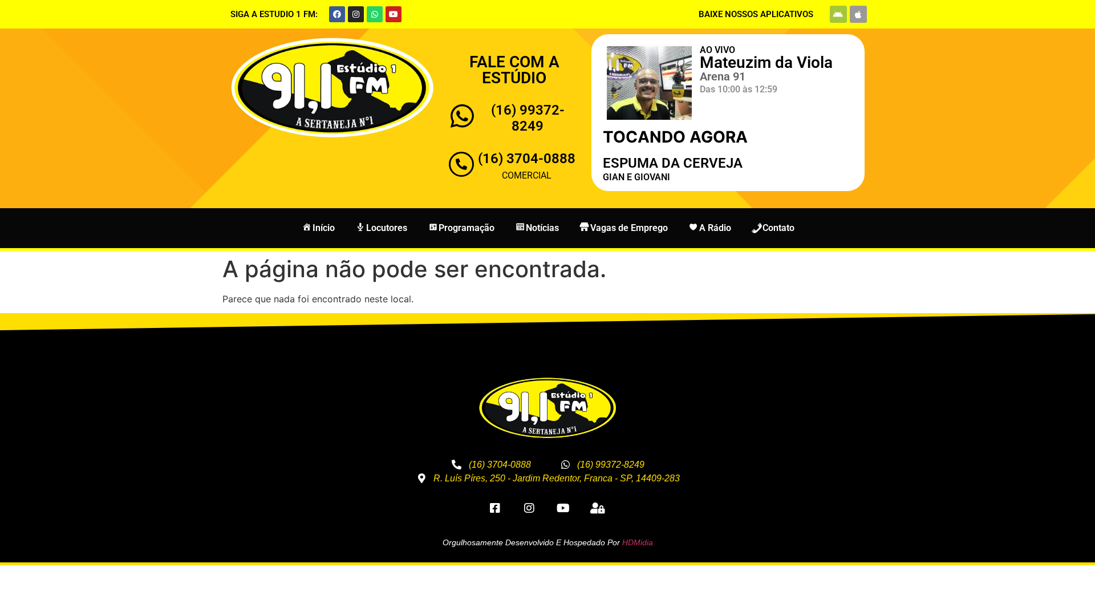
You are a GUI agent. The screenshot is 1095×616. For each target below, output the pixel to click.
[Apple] (858, 14)
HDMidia (637, 542)
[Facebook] (337, 14)
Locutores (386, 227)
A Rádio (715, 227)
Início (324, 227)
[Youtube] (394, 14)
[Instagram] (356, 14)
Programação (466, 227)
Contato (778, 227)
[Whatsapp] (375, 14)
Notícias (542, 227)
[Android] (838, 14)
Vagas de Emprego (629, 227)
